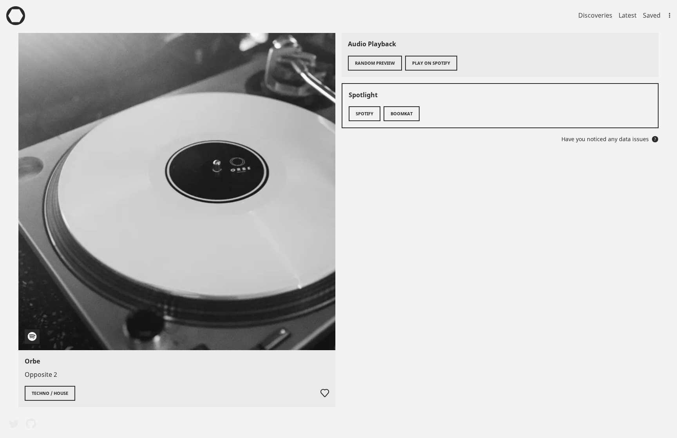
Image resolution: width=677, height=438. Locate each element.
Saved (652, 15)
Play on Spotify (431, 63)
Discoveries (595, 15)
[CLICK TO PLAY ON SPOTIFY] (176, 191)
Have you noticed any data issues (608, 139)
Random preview (375, 63)
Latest (628, 15)
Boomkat (402, 113)
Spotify (364, 113)
